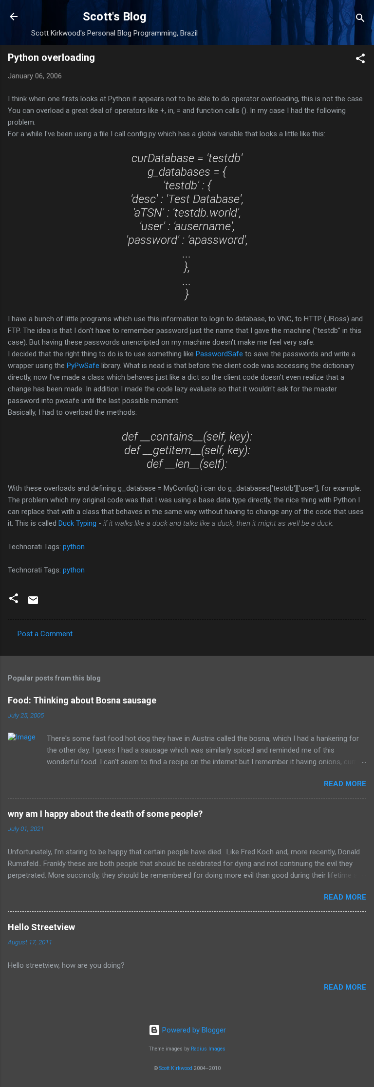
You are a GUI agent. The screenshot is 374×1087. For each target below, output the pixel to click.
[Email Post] (33, 603)
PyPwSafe (83, 365)
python (74, 546)
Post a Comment (45, 633)
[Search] (360, 20)
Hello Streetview (41, 927)
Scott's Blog (115, 16)
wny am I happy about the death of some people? (105, 814)
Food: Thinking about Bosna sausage (82, 700)
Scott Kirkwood (175, 1068)
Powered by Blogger (193, 1030)
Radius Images (208, 1049)
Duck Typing (77, 523)
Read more (345, 783)
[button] (360, 60)
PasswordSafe (219, 354)
